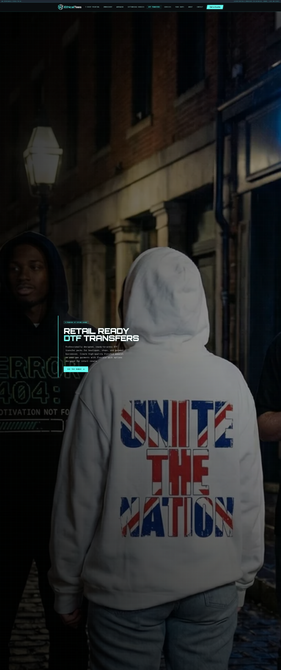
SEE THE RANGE (74, 369)
